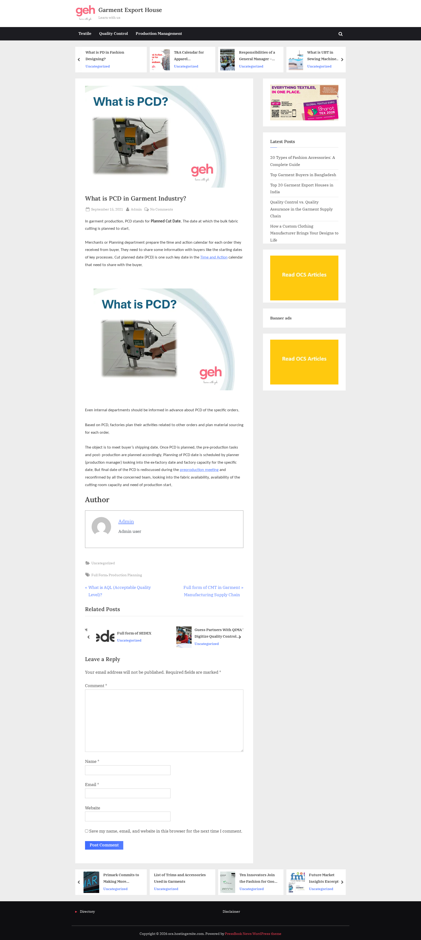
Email (92, 784)
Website (92, 808)
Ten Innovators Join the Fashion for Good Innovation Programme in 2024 (192, 879)
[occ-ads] (304, 298)
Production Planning (125, 575)
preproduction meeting (199, 470)
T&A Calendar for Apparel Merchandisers (123, 56)
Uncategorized (120, 66)
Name (92, 761)
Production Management (159, 33)
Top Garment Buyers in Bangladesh (303, 174)
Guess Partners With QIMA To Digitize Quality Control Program (218, 633)
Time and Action (214, 257)
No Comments (161, 209)
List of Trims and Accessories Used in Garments (115, 878)
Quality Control (113, 33)
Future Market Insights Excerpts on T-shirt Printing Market (262, 879)
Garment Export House (130, 10)
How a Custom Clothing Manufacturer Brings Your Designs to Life (304, 232)
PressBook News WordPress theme (253, 933)
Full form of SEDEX (131, 633)
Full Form (99, 575)
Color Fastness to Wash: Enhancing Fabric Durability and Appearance (329, 879)
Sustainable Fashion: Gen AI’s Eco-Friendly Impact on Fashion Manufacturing (319, 56)
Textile (84, 33)
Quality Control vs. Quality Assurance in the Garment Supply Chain (301, 208)
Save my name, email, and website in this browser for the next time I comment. (165, 831)
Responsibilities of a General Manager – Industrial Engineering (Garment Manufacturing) (191, 56)
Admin (136, 209)
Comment (96, 685)
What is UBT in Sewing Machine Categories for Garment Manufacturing (255, 56)
